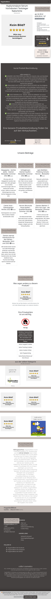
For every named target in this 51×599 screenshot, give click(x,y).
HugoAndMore (5, 2)
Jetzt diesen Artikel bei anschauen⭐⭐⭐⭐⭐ (13, 142)
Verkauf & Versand (26, 536)
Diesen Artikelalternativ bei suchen (37, 141)
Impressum (24, 525)
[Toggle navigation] (48, 1)
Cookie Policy (24, 528)
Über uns (23, 523)
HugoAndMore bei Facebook (15, 548)
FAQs (22, 540)
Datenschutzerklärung (27, 527)
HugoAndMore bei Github (15, 551)
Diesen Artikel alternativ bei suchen (42, 52)
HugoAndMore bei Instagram (16, 549)
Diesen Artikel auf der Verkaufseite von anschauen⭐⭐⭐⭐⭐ (42, 41)
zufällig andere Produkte (14, 509)
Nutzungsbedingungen (27, 538)
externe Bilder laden (30, 597)
